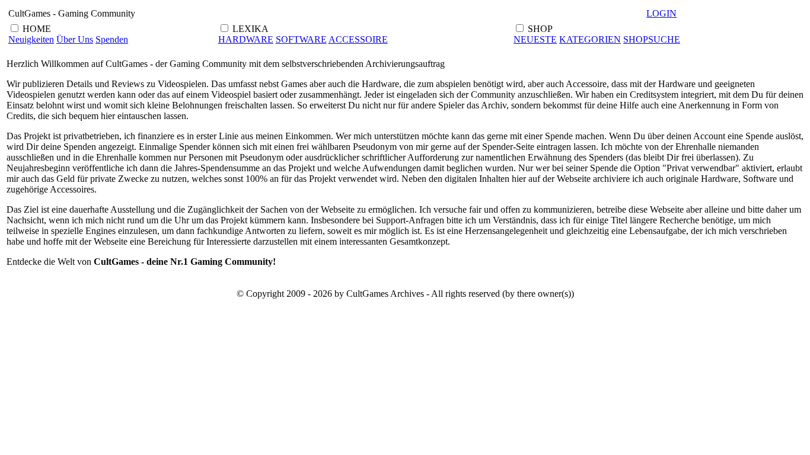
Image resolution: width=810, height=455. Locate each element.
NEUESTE (535, 39)
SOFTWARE (301, 39)
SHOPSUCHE (651, 39)
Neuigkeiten (31, 39)
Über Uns (74, 39)
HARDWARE (245, 39)
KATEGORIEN (590, 39)
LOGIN (661, 13)
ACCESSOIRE (358, 39)
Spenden (111, 39)
